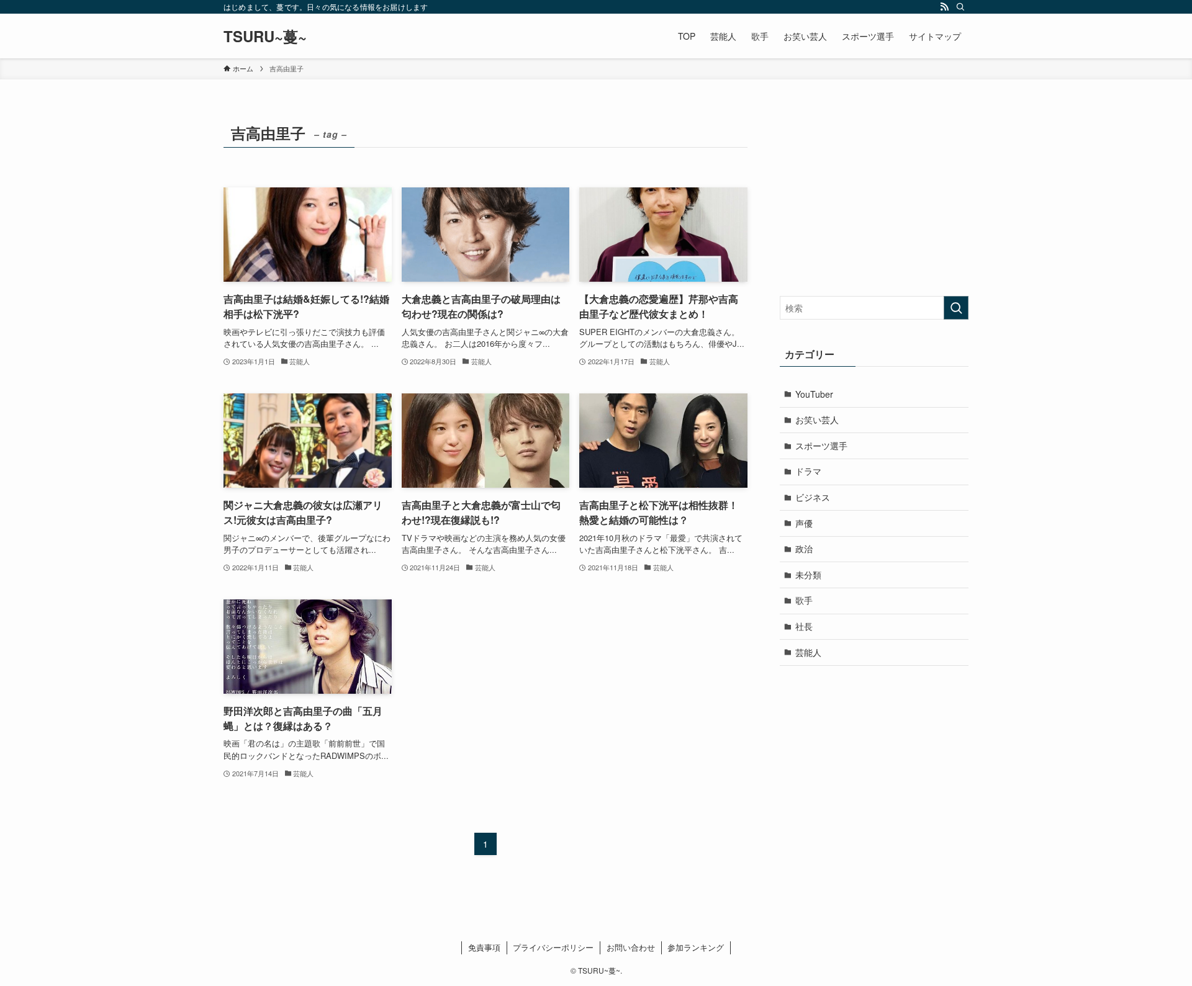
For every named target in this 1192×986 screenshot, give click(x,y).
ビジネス (812, 497)
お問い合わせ (631, 947)
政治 (804, 548)
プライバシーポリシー (553, 947)
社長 (804, 626)
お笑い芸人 (817, 419)
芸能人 (808, 652)
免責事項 (484, 947)
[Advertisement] (874, 196)
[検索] (960, 7)
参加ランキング (695, 947)
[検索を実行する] (956, 308)
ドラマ (808, 471)
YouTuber (814, 394)
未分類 (808, 574)
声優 (804, 523)
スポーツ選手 (821, 445)
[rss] (944, 7)
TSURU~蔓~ (265, 36)
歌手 (804, 600)
